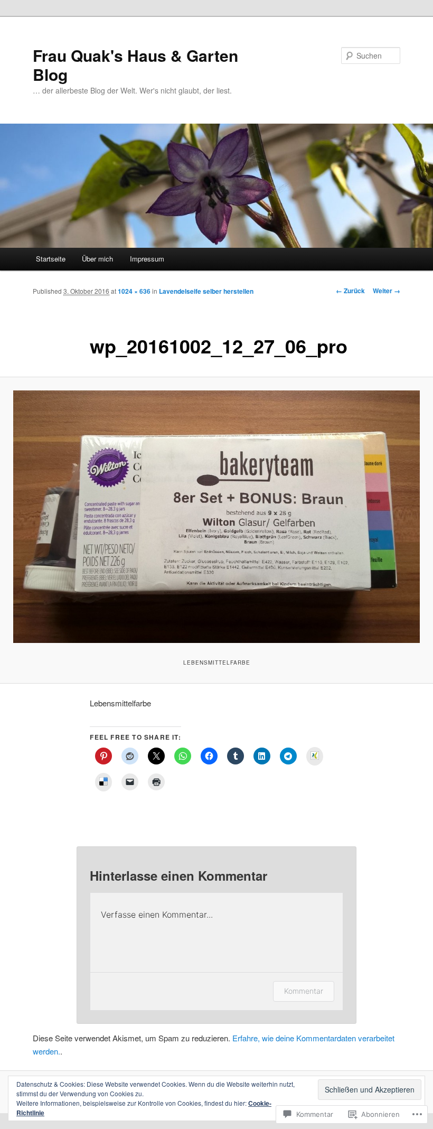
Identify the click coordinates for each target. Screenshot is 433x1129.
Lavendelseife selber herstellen (206, 291)
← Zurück (350, 290)
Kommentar (303, 990)
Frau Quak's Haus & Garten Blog (135, 65)
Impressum (147, 259)
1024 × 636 (134, 291)
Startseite (50, 259)
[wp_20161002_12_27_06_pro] (216, 516)
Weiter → (386, 290)
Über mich (97, 259)
